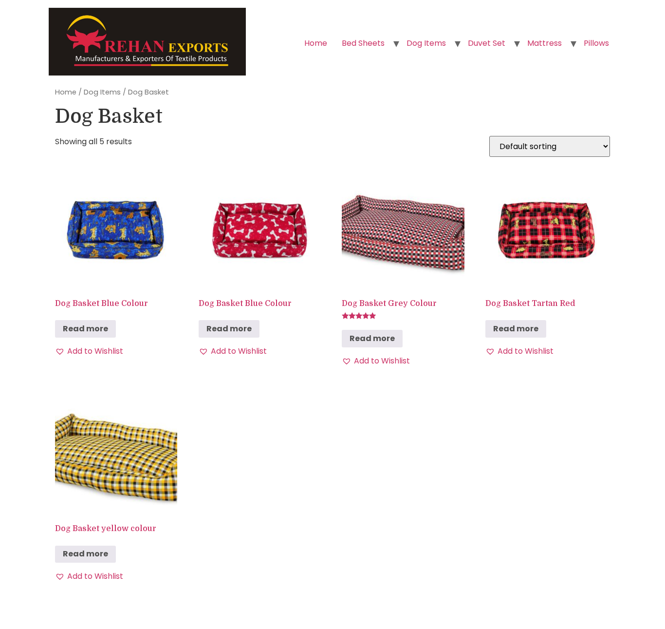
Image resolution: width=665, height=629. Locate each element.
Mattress (544, 43)
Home (315, 43)
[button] (89, 351)
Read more (85, 328)
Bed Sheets (363, 43)
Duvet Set (486, 43)
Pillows (596, 43)
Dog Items (426, 43)
